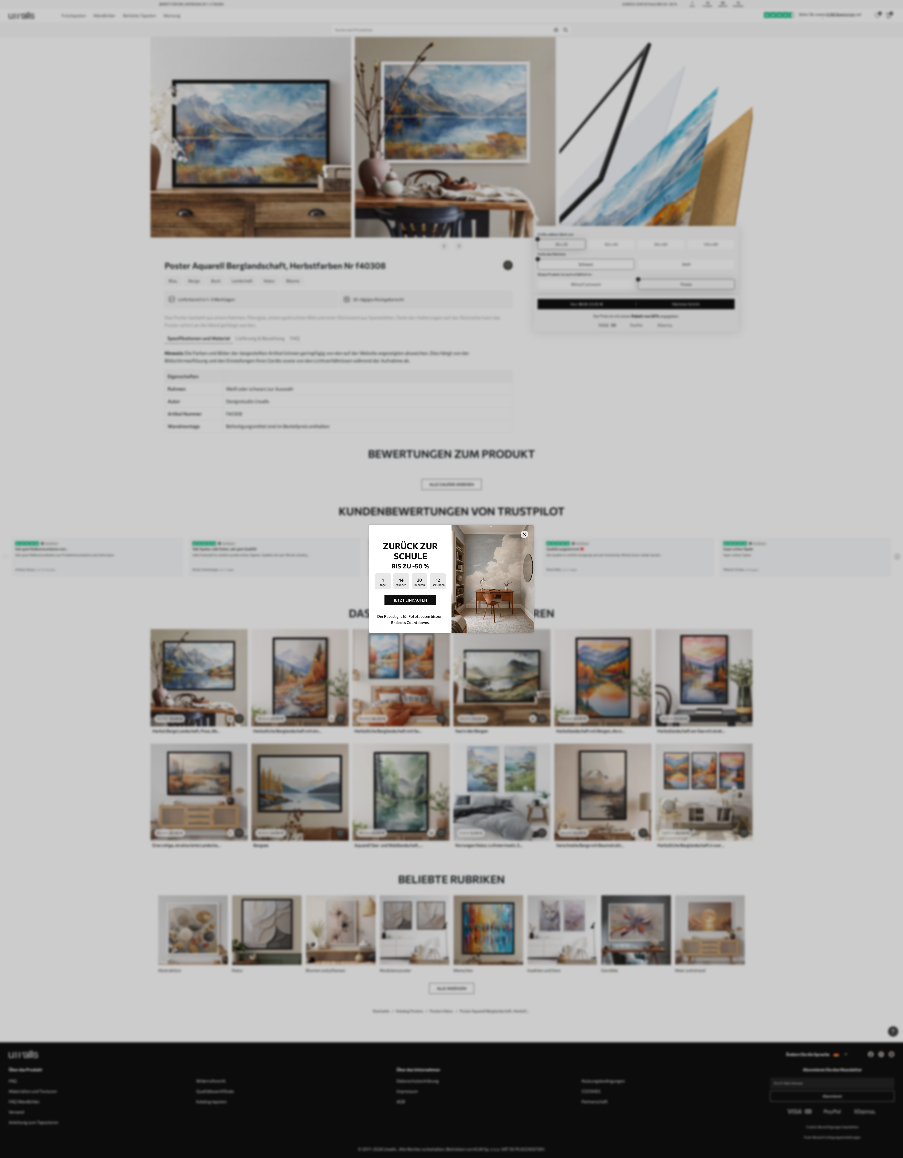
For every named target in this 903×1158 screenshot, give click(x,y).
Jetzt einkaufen (410, 600)
